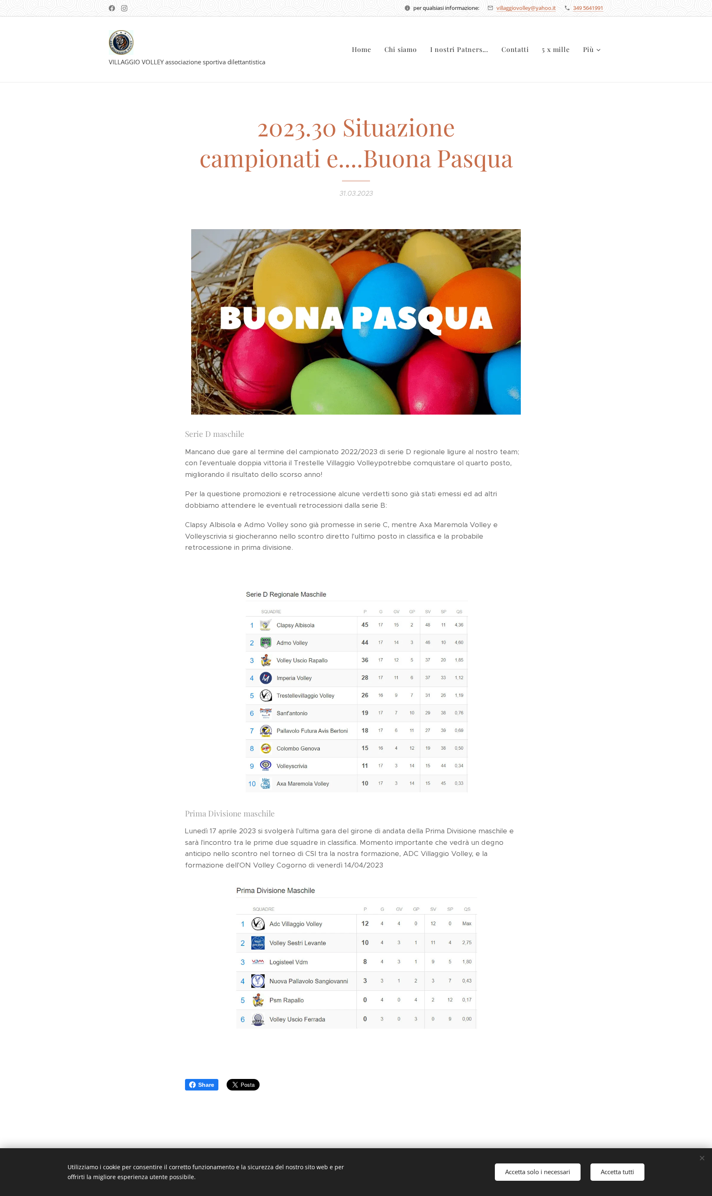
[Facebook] (112, 8)
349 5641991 (588, 8)
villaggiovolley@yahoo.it (526, 8)
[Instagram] (124, 8)
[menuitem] (363, 49)
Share (206, 1084)
